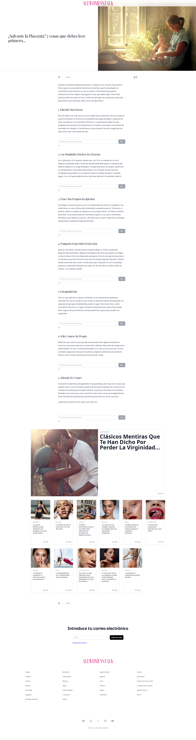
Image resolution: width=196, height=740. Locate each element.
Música (65, 681)
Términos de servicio (80, 643)
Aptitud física (142, 690)
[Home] (59, 77)
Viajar (27, 672)
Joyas (64, 686)
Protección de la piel (145, 681)
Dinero (102, 686)
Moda (102, 690)
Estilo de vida (116, 637)
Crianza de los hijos (144, 686)
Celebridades (68, 690)
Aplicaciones (104, 672)
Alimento (66, 672)
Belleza (102, 676)
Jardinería (141, 676)
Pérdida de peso (31, 699)
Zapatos (28, 695)
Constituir (66, 695)
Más (121, 142)
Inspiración (67, 676)
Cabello (28, 676)
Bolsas (27, 686)
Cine (101, 681)
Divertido (103, 695)
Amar (68, 77)
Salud (65, 699)
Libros (139, 672)
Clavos (27, 681)
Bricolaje (28, 690)
